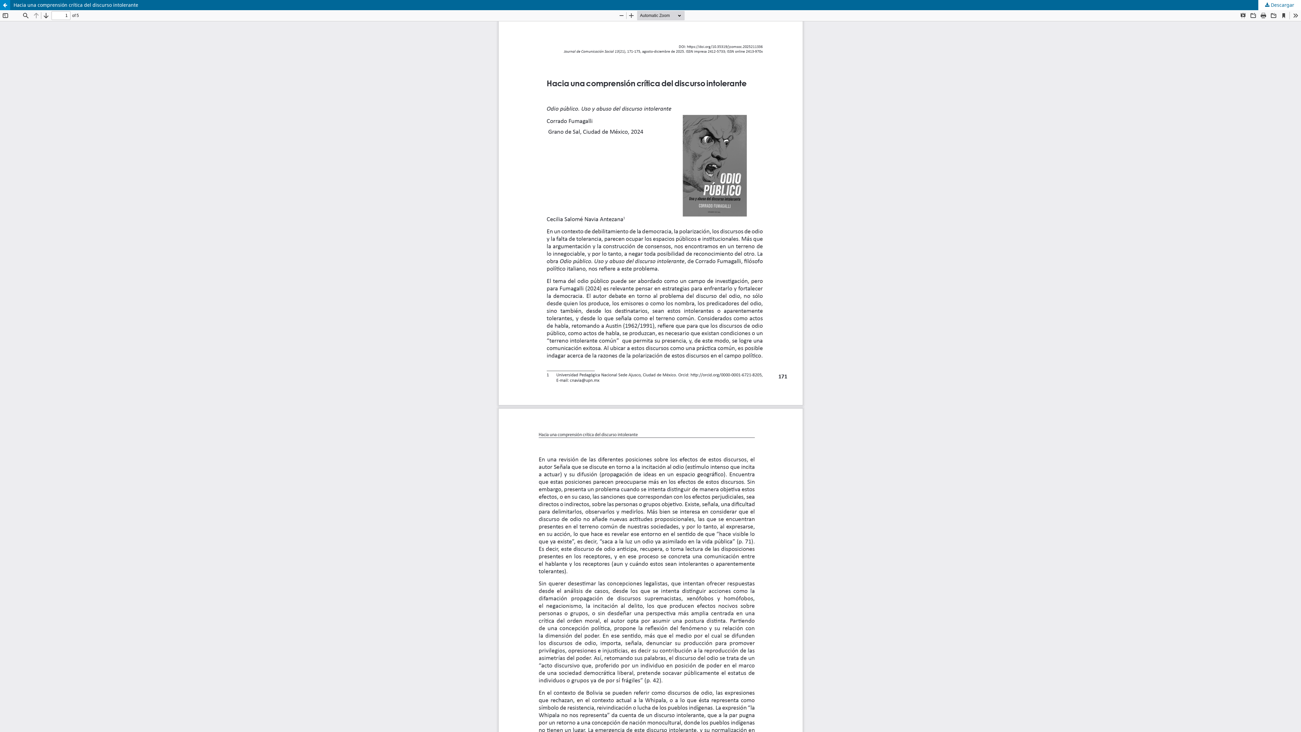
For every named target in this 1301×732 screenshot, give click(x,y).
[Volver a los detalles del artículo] (5, 5)
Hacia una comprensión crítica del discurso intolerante (76, 5)
